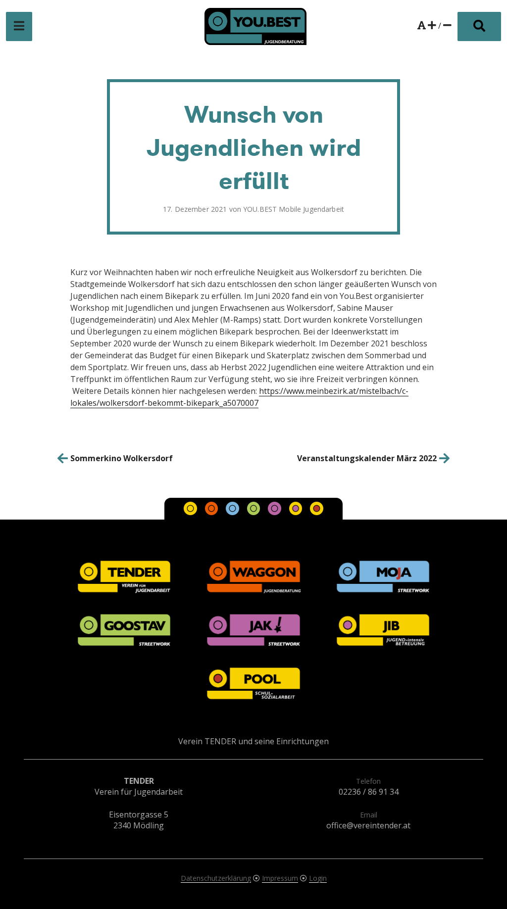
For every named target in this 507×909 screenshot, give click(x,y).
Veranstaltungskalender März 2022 (367, 458)
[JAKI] (275, 512)
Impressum (280, 878)
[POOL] (316, 512)
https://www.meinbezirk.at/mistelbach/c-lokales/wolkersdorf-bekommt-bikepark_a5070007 (239, 396)
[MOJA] (233, 512)
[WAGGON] (212, 512)
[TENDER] (191, 512)
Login (318, 878)
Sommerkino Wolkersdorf (121, 458)
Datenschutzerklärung (216, 878)
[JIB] (296, 512)
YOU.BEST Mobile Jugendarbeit (293, 209)
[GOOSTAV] (254, 512)
